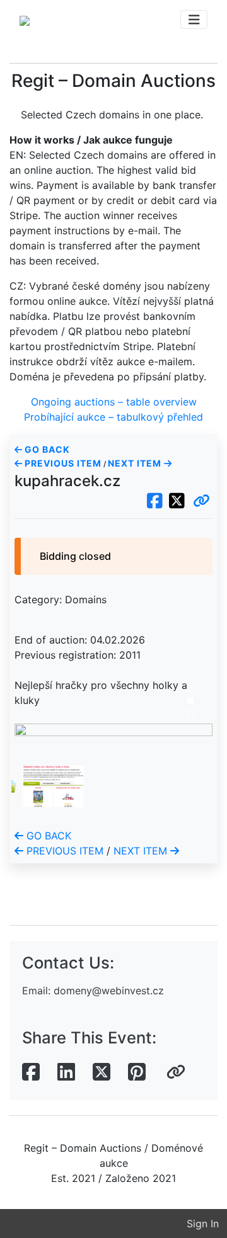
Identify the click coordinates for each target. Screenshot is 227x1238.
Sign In (203, 1223)
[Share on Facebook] (31, 1072)
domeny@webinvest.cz (109, 990)
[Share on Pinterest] (137, 1072)
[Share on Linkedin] (66, 1072)
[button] (201, 501)
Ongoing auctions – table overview (114, 401)
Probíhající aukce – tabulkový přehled (113, 417)
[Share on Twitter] (101, 1072)
